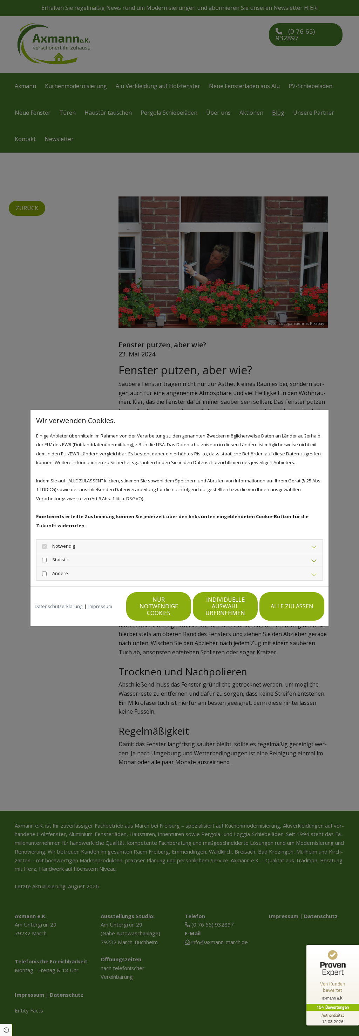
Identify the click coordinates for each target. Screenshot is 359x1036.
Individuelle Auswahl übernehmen (225, 606)
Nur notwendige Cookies (159, 606)
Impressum (100, 606)
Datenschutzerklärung (58, 606)
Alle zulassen (292, 606)
